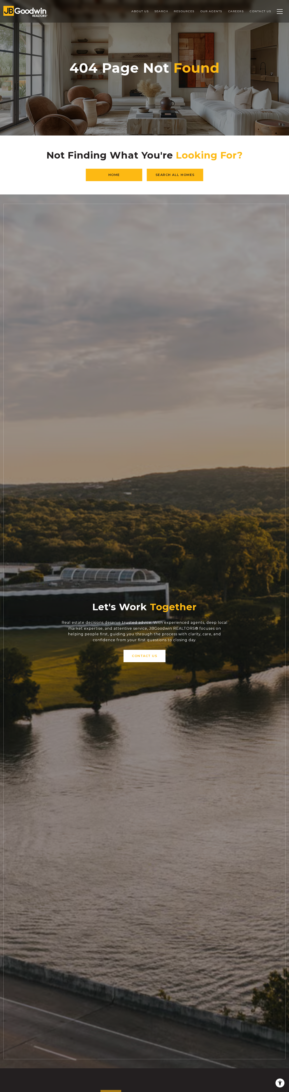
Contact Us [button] (144, 656)
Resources (184, 11)
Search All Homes (175, 175)
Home (114, 175)
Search (161, 11)
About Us (140, 11)
